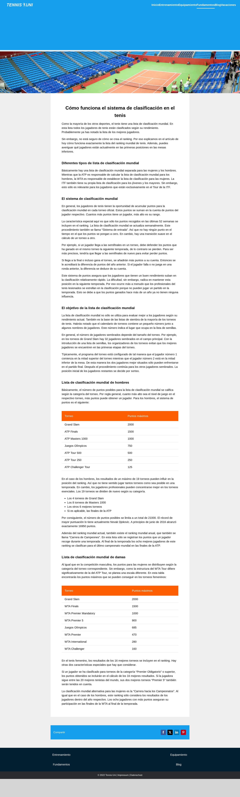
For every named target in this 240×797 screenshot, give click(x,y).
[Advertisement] (120, 30)
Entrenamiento (61, 754)
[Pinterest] (183, 732)
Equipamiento (178, 754)
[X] (170, 732)
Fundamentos (61, 764)
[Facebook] (163, 732)
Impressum (123, 775)
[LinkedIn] (176, 732)
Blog (178, 764)
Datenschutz (136, 775)
